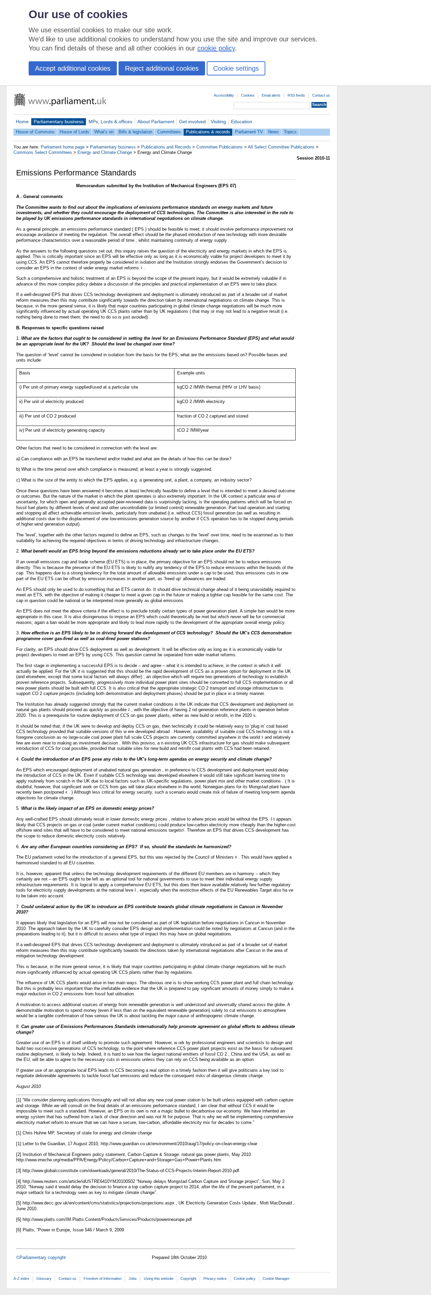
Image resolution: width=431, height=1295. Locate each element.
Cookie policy (245, 1278)
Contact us (321, 95)
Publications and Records (166, 147)
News (273, 131)
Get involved (192, 121)
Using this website (158, 1278)
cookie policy (216, 48)
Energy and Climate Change (104, 152)
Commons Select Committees (42, 152)
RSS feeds (296, 95)
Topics (290, 131)
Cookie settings (236, 68)
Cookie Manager (276, 1278)
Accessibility (224, 95)
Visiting (218, 121)
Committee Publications (219, 147)
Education (241, 121)
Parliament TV (249, 131)
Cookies (248, 95)
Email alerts (271, 95)
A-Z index (21, 1278)
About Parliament (155, 121)
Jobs (133, 1278)
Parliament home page (63, 147)
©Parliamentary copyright (41, 1257)
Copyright (188, 1278)
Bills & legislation (135, 131)
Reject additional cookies (162, 68)
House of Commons (35, 131)
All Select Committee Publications (281, 147)
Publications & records (208, 131)
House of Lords (74, 131)
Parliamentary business (59, 121)
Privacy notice (215, 1278)
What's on (103, 131)
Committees (169, 131)
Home (22, 121)
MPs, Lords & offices (110, 121)
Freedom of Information (103, 1278)
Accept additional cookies (72, 68)
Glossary (44, 1278)
